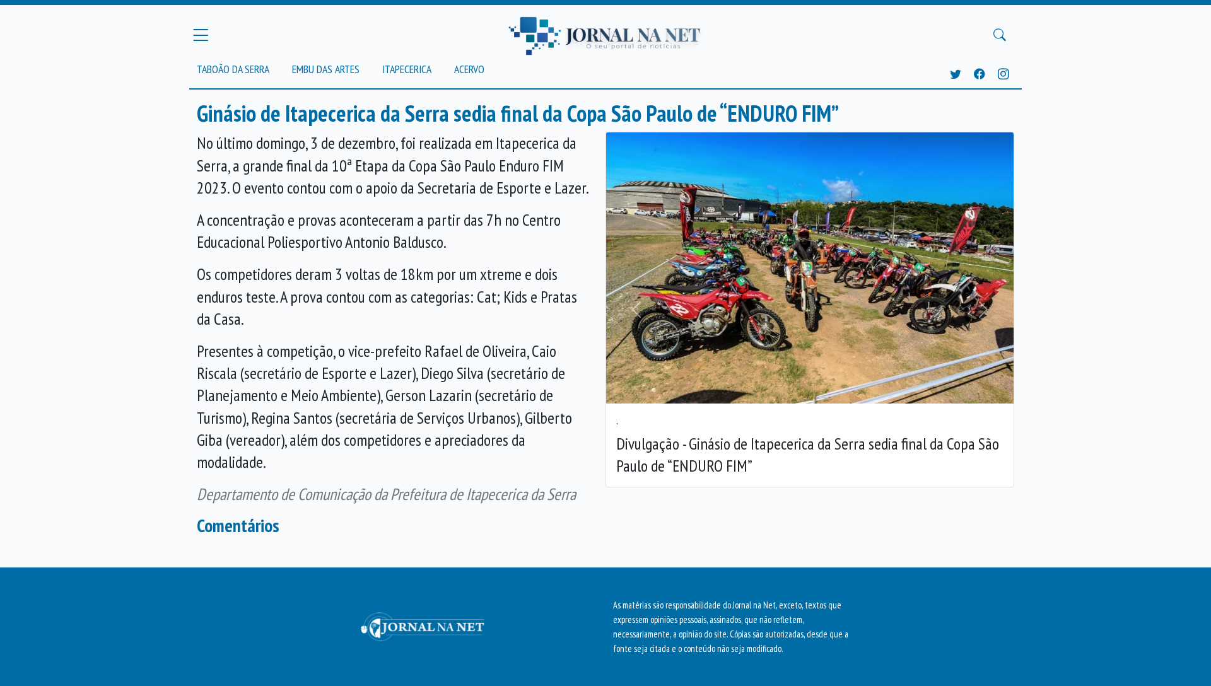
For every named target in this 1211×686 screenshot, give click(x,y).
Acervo (469, 69)
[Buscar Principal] (999, 35)
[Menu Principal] (200, 34)
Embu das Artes (326, 69)
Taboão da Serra (233, 69)
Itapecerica (406, 69)
